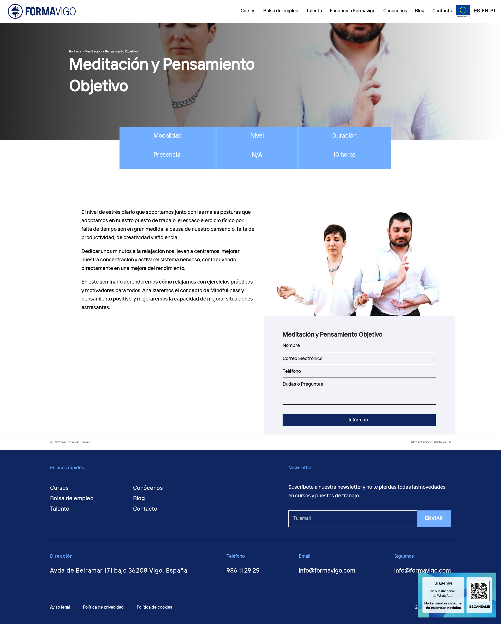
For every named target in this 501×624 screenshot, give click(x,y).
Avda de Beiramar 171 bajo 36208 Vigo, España (119, 571)
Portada (75, 51)
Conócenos (148, 488)
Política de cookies (154, 607)
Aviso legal (60, 607)
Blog (139, 499)
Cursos (59, 488)
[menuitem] (475, 11)
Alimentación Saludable (428, 442)
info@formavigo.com (327, 571)
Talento (59, 509)
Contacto (145, 509)
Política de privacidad (103, 607)
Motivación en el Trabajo (72, 442)
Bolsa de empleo (72, 499)
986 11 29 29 (243, 571)
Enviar (434, 518)
